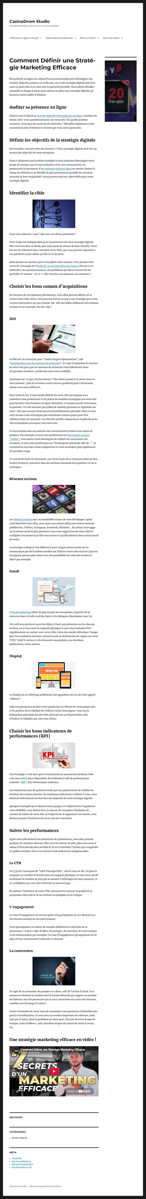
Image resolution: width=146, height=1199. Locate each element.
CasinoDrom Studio (29, 21)
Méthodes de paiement (59, 38)
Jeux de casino (111, 38)
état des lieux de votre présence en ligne (59, 115)
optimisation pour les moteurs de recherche (35, 363)
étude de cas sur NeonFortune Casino (57, 266)
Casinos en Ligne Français (24, 38)
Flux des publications (21, 1161)
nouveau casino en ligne (58, 168)
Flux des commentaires (22, 1164)
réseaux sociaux (23, 519)
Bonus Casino (88, 38)
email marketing (21, 612)
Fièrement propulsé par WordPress (45, 1186)
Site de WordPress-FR (22, 1167)
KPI (23, 782)
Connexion (17, 1158)
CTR (15, 871)
